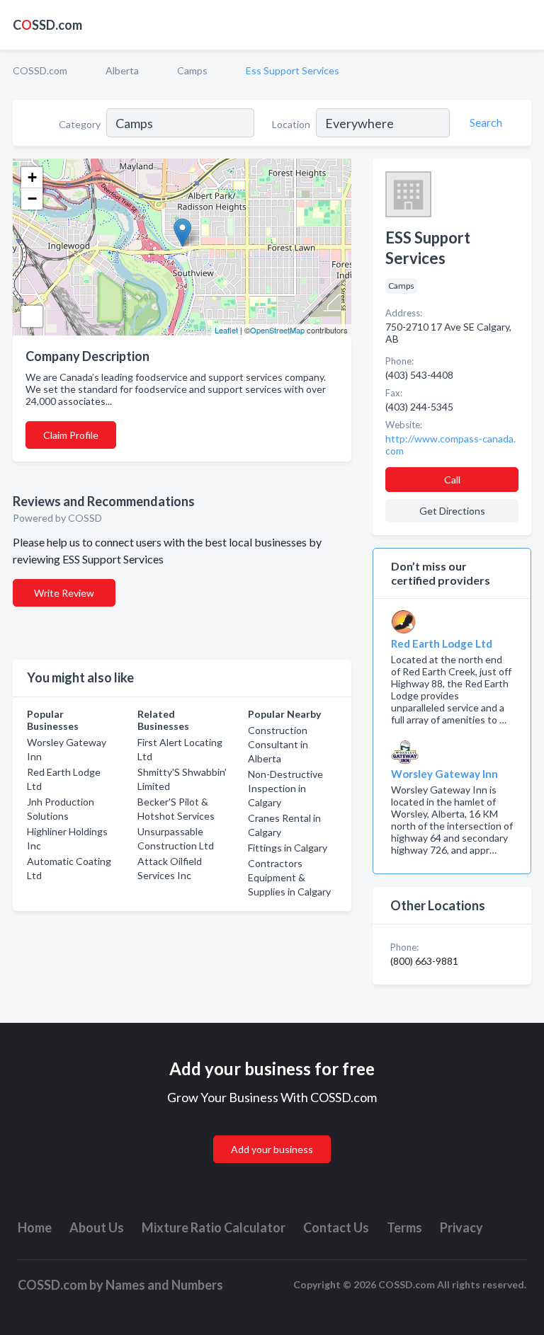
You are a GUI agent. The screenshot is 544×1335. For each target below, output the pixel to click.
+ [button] (32, 177)
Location (291, 124)
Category (80, 124)
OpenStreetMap (277, 330)
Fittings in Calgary (287, 848)
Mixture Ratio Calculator (213, 1227)
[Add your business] (272, 1132)
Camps (192, 70)
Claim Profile (70, 435)
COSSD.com (40, 70)
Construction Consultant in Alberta (278, 744)
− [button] (32, 198)
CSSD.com (47, 25)
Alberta (122, 70)
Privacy (461, 1227)
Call (452, 480)
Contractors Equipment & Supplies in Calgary (289, 877)
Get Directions (452, 511)
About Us (96, 1227)
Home (35, 1227)
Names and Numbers (164, 1285)
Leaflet (226, 330)
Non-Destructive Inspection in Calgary (285, 788)
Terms (404, 1227)
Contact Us (336, 1227)
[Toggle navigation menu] (525, 25)
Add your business (272, 1149)
